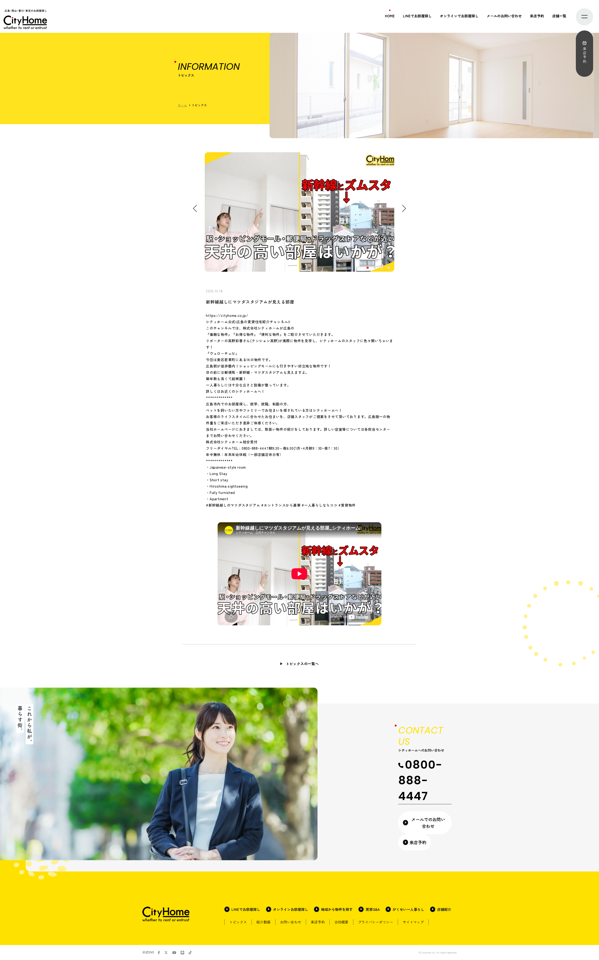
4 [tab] (388, 268)
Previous (195, 208)
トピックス (238, 921)
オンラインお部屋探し (290, 909)
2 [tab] (374, 268)
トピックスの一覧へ (302, 663)
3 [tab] (381, 268)
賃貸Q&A (372, 909)
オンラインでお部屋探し (459, 15)
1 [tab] (367, 268)
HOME (390, 15)
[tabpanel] (299, 212)
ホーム (182, 105)
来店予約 (537, 15)
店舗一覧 (559, 15)
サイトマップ (413, 921)
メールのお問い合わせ (504, 15)
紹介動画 (263, 921)
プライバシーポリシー (375, 921)
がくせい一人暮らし (408, 909)
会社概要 (341, 921)
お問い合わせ (290, 921)
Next (404, 208)
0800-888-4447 (420, 780)
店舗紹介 (444, 909)
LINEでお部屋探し (417, 15)
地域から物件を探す (337, 909)
